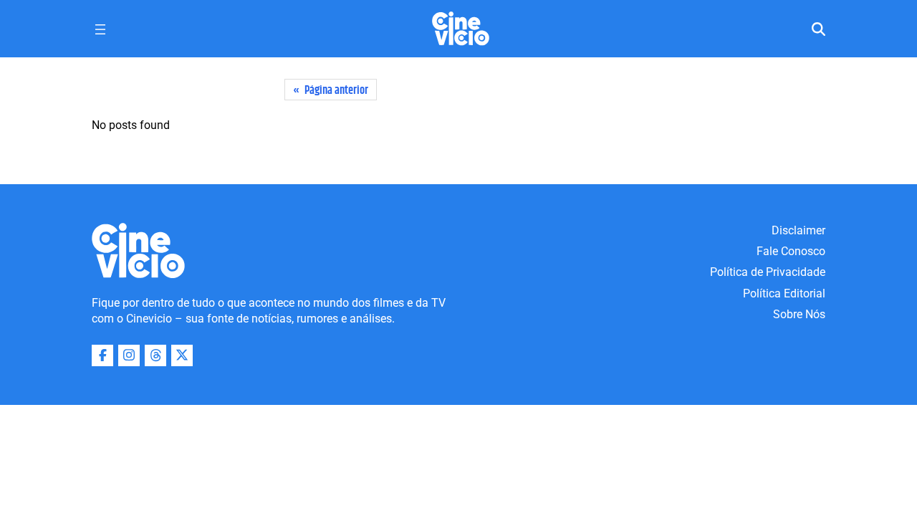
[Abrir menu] (100, 29)
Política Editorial (784, 293)
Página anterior (330, 91)
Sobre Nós (799, 314)
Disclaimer (798, 230)
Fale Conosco (791, 251)
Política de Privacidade (767, 272)
